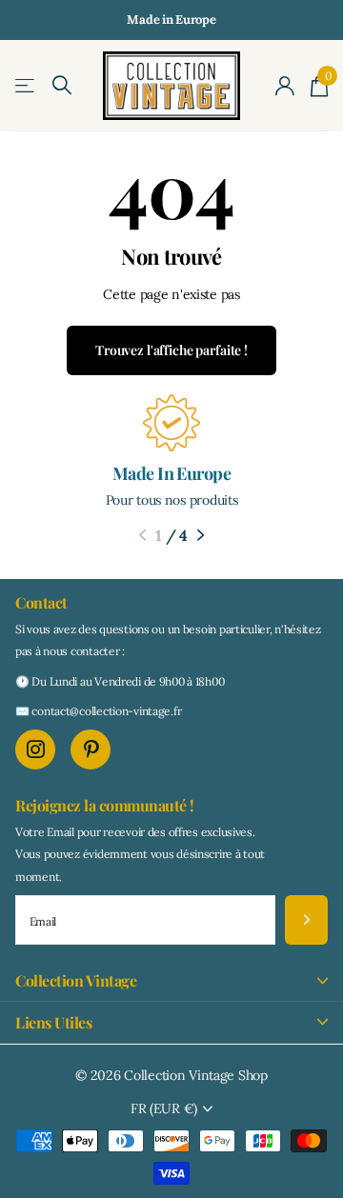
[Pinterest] (91, 749)
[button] (142, 535)
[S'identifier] (285, 86)
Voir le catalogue (26, 86)
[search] (61, 85)
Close (171, 980)
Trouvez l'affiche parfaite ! (171, 350)
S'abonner (306, 920)
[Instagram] (35, 749)
